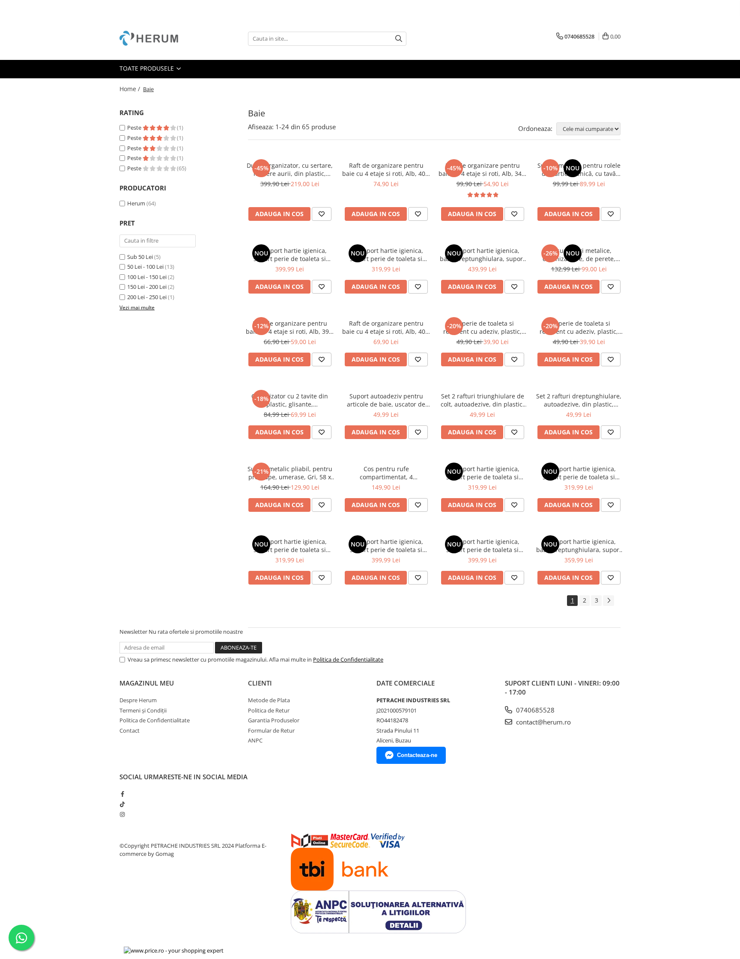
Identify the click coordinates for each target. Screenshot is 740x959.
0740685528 (534, 710)
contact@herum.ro (542, 722)
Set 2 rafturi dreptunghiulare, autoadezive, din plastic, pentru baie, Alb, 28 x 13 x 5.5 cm (578, 400)
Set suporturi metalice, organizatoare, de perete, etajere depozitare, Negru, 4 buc (578, 254)
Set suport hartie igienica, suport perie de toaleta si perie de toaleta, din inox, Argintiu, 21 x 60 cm (482, 473)
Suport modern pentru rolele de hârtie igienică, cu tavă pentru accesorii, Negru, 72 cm (579, 169)
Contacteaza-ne (417, 755)
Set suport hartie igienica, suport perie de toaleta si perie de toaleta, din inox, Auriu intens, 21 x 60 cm (482, 545)
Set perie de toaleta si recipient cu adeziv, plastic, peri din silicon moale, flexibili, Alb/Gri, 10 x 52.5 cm (482, 327)
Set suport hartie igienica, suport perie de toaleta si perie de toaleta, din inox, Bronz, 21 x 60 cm (386, 545)
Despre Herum (138, 700)
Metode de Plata (269, 700)
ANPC (255, 740)
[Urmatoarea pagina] (608, 600)
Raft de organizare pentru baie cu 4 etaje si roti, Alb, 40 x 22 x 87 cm (386, 169)
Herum (136, 203)
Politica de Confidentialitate (348, 659)
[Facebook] (122, 794)
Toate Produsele (147, 68)
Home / (130, 89)
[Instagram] (122, 814)
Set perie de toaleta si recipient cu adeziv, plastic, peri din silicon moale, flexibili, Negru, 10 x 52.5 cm (579, 327)
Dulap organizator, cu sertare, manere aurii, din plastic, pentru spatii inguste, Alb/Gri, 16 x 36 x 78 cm (290, 169)
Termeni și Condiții (143, 710)
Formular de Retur (271, 730)
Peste (135, 127)
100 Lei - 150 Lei (147, 277)
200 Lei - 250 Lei (147, 297)
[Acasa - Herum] (162, 38)
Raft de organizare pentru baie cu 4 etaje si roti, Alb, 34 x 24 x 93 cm (482, 169)
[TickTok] (122, 804)
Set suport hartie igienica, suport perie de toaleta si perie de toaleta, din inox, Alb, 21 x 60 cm (290, 545)
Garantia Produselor (273, 720)
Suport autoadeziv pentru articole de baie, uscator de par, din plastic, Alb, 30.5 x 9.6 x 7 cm (386, 400)
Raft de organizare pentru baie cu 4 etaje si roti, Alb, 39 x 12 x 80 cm (290, 327)
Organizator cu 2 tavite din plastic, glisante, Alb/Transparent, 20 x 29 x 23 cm (290, 400)
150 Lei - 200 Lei (147, 287)
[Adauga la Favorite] (321, 214)
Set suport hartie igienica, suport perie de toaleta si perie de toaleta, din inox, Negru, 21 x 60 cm (386, 254)
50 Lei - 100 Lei (145, 266)
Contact (129, 730)
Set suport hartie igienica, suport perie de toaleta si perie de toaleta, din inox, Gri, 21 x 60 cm (579, 473)
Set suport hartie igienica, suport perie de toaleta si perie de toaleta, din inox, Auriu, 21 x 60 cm (290, 254)
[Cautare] (398, 39)
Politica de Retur (268, 710)
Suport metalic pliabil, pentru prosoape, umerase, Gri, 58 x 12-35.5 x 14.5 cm (290, 473)
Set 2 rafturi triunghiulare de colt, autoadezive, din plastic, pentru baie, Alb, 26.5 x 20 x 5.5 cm (482, 400)
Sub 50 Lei (140, 257)
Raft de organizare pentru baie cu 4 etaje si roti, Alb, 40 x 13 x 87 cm (386, 327)
